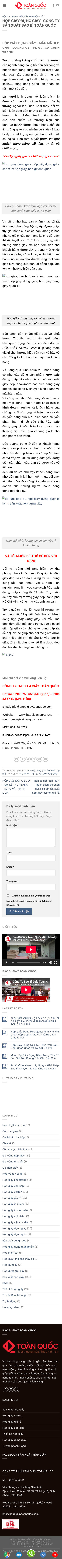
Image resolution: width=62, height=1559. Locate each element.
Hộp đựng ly (9, 1264)
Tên (9, 852)
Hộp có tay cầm (12, 1173)
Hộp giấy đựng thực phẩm (18, 1246)
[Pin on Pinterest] (39, 759)
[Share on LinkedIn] (45, 759)
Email (10, 866)
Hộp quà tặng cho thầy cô (18, 1258)
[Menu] (4, 5)
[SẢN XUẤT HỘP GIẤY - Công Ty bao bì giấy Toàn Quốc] (31, 5)
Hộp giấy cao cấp (13, 1185)
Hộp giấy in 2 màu (13, 1204)
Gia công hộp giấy (13, 1155)
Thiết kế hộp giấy (12, 1289)
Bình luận (12, 825)
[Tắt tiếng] (50, 962)
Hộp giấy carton (12, 1191)
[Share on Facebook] (22, 759)
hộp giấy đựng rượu (14, 1240)
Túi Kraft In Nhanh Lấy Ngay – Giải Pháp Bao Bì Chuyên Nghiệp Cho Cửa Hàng (35, 1067)
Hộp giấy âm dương (14, 1179)
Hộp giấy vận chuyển (15, 1222)
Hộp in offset (10, 1252)
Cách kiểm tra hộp (13, 1137)
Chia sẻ (6, 1143)
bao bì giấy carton (13, 1125)
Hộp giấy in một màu (15, 1210)
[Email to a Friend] (34, 759)
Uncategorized (11, 1307)
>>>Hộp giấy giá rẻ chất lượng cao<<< (31, 156)
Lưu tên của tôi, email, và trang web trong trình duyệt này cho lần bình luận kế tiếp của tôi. (29, 900)
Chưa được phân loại (15, 1149)
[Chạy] (6, 962)
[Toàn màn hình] (55, 962)
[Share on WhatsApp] (16, 759)
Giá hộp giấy (10, 1167)
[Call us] (16, 1389)
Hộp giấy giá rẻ (11, 1198)
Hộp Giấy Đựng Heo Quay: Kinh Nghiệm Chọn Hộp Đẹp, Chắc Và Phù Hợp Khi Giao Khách (35, 1034)
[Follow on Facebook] (53, 5)
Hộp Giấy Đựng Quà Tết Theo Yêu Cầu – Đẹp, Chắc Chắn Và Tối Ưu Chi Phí (35, 1046)
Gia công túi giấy (12, 1161)
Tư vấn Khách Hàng (14, 1295)
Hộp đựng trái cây (13, 1270)
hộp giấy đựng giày (47, 773)
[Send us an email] (11, 1389)
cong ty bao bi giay (28, 773)
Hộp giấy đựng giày (12, 16)
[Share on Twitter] (28, 759)
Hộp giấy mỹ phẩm (13, 1216)
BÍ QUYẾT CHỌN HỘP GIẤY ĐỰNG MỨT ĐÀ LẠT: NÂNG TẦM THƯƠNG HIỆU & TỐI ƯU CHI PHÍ (35, 1021)
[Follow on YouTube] (57, 5)
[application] (31, 950)
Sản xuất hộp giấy (34, 16)
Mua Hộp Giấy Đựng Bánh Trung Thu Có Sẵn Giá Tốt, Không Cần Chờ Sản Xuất (35, 1057)
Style (5, 1283)
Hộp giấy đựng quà (14, 1234)
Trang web (12, 881)
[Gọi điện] (31, 1553)
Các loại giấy (10, 1131)
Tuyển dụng (9, 1301)
